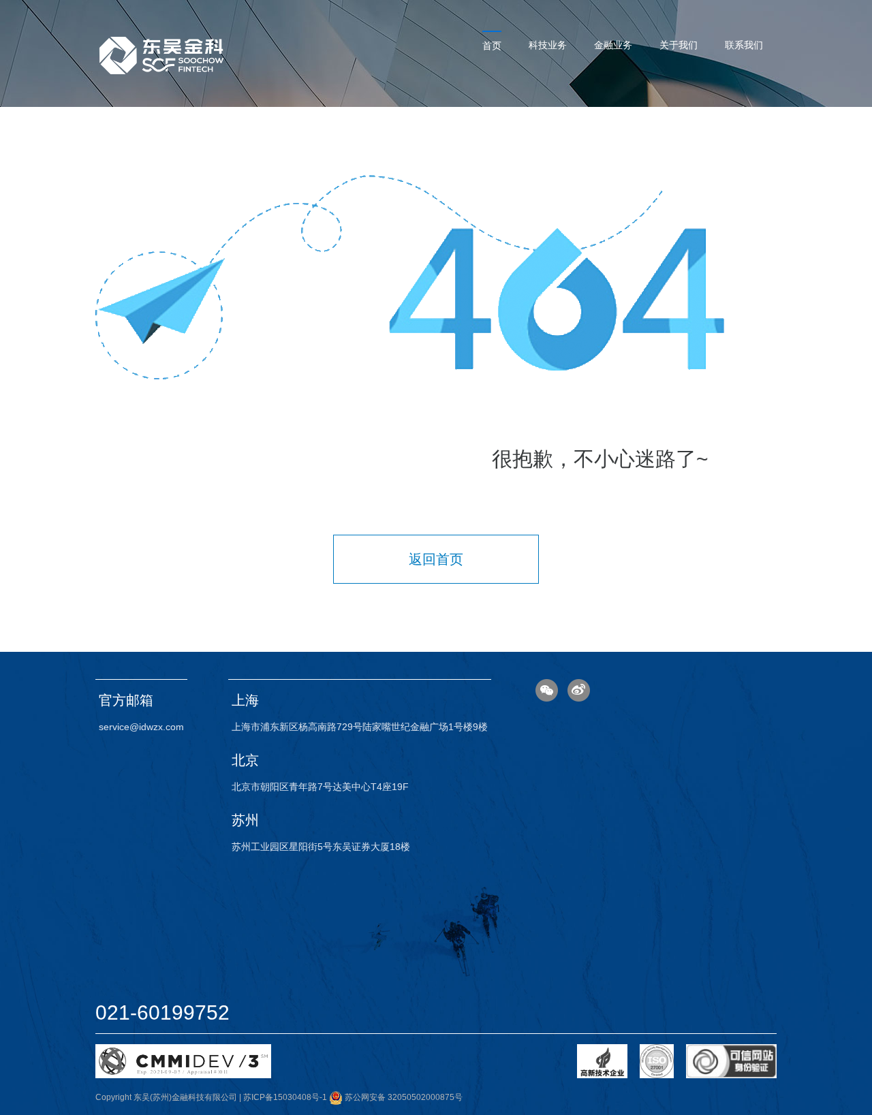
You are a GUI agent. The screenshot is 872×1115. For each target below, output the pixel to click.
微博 (578, 690)
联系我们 (744, 45)
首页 (491, 45)
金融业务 (613, 45)
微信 (546, 690)
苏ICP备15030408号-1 (285, 1097)
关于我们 (678, 45)
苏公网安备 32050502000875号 (403, 1097)
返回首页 (436, 559)
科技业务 (548, 45)
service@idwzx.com (141, 726)
